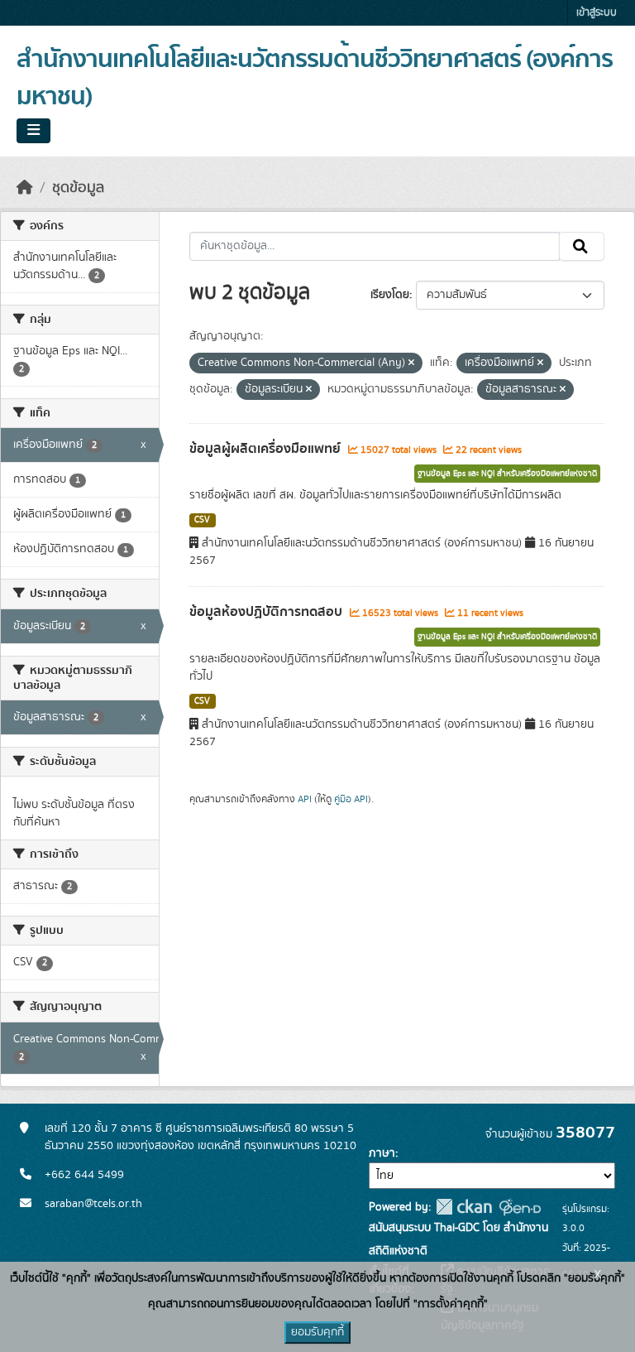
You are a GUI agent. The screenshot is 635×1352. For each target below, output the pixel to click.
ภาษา (382, 1153)
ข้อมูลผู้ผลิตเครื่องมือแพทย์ (266, 448)
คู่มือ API (351, 798)
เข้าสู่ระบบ (596, 13)
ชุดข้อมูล (78, 188)
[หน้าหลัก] (25, 188)
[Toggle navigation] (33, 130)
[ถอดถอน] (411, 363)
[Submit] (581, 247)
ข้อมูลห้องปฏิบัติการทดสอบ (267, 612)
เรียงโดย (389, 294)
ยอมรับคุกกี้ (317, 1332)
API (305, 798)
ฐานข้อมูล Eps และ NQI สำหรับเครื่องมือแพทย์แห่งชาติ (507, 473)
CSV (202, 520)
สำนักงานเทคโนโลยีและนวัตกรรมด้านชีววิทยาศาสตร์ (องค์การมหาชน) (315, 78)
